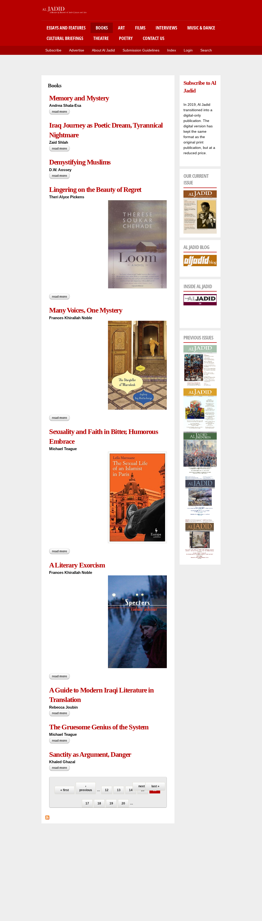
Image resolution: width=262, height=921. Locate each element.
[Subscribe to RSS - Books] (47, 817)
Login (188, 50)
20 (123, 803)
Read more (61, 111)
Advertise (76, 50)
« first (64, 790)
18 (99, 803)
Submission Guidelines (141, 50)
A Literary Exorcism (77, 565)
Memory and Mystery (79, 98)
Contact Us (153, 38)
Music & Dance (201, 28)
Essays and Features (66, 28)
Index (171, 50)
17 (87, 803)
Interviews (166, 28)
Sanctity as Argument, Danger (90, 754)
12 (106, 790)
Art (121, 28)
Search (206, 50)
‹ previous (85, 788)
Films (140, 28)
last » (155, 786)
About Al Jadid (103, 50)
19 (111, 803)
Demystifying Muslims (80, 162)
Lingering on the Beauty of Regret (95, 189)
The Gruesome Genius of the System (98, 727)
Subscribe (53, 50)
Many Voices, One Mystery (85, 310)
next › (142, 786)
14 (131, 790)
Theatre (101, 38)
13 (119, 790)
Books (102, 28)
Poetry (126, 38)
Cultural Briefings (65, 38)
